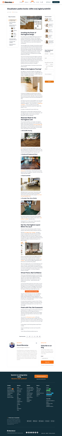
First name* (46, 53)
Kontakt (37, 2)
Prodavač (28, 401)
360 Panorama (10, 388)
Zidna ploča (18, 394)
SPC (21, 148)
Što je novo (38, 391)
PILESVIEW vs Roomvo (49, 406)
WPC (18, 407)
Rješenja (26, 2)
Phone (49, 62)
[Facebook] (27, 336)
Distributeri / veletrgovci (30, 388)
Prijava (48, 2)
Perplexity (41, 421)
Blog (34, 2)
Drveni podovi (19, 391)
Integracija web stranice (10, 391)
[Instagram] (32, 336)
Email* (46, 58)
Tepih (18, 397)
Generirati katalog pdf (10, 390)
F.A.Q (37, 395)
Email (42, 356)
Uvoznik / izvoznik (29, 394)
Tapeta (18, 393)
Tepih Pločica (19, 398)
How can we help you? (48, 74)
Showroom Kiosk (9, 395)
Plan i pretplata (48, 391)
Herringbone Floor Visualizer (30, 232)
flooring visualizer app (38, 124)
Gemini (48, 421)
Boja (17, 395)
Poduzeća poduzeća (30, 393)
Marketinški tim (29, 400)
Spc (17, 405)
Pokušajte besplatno (56, 2)
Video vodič (38, 390)
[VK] (40, 336)
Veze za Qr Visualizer (10, 397)
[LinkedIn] (35, 336)
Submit (49, 81)
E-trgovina (28, 391)
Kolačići (47, 433)
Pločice (18, 387)
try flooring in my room (30, 317)
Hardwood (23, 170)
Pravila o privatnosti (52, 433)
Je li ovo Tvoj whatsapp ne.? (49, 67)
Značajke (21, 2)
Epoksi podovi (19, 408)
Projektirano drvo (19, 401)
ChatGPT (30, 421)
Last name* (51, 53)
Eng (41, 2)
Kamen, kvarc (19, 390)
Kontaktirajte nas (48, 395)
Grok (53, 421)
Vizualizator (9, 387)
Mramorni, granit (19, 388)
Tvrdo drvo (18, 400)
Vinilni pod (18, 404)
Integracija (38, 394)
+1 (47, 64)
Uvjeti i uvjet (43, 433)
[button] (12, 17)
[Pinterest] (37, 336)
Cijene (31, 2)
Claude (36, 421)
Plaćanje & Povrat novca (40, 393)
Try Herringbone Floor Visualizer (32, 291)
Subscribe (47, 362)
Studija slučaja (39, 388)
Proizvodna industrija (30, 387)
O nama (47, 387)
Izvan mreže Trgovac (30, 390)
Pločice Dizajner (29, 395)
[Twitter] (30, 336)
